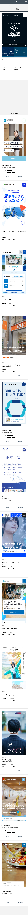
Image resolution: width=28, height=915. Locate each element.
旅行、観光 (14, 698)
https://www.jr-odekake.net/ (7, 300)
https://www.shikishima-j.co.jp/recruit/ (8, 167)
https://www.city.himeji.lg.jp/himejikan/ (8, 695)
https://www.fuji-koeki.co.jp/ (7, 432)
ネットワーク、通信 (10, 369)
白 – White (13, 69)
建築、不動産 (9, 170)
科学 (7, 895)
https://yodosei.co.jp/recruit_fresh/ (8, 234)
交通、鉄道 (9, 303)
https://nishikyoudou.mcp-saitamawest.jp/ (9, 827)
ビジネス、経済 (10, 435)
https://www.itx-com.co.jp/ (6, 366)
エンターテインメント (16, 67)
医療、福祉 (9, 829)
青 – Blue (19, 69)
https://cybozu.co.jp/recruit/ (7, 629)
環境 (7, 237)
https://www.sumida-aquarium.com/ (11, 63)
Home (3, 5)
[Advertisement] (14, 96)
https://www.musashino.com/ (7, 893)
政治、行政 (9, 698)
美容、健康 (9, 500)
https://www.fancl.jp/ (5, 498)
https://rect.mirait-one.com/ (7, 564)
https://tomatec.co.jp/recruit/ (7, 761)
